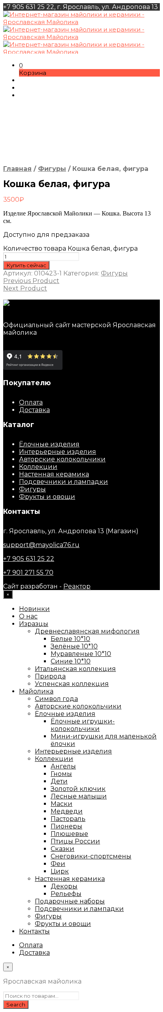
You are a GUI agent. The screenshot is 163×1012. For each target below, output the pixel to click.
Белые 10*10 (70, 639)
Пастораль (68, 819)
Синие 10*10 (71, 661)
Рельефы (66, 894)
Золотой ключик (78, 789)
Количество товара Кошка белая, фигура (70, 248)
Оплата (31, 402)
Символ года (56, 699)
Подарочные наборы (70, 901)
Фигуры (52, 168)
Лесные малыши (79, 796)
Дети (59, 781)
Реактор (77, 586)
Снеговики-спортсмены (91, 856)
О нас (28, 616)
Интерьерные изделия (57, 451)
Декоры (64, 886)
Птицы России (75, 841)
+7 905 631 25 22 (28, 558)
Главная (17, 168)
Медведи (67, 811)
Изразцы (33, 624)
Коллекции (38, 466)
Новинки (34, 609)
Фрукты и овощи (47, 496)
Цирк (60, 871)
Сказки (62, 849)
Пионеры (66, 826)
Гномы (61, 774)
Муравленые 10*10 (81, 654)
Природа (50, 676)
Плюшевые (69, 834)
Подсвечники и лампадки (63, 481)
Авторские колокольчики (62, 459)
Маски (61, 804)
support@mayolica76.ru (41, 545)
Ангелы (63, 766)
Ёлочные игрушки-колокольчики (83, 725)
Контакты (34, 931)
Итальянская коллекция (75, 669)
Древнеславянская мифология (87, 631)
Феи (58, 864)
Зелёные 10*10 (74, 646)
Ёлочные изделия (49, 444)
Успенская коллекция (72, 684)
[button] (21, 65)
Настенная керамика (54, 474)
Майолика (36, 691)
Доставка (34, 410)
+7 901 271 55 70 (28, 572)
